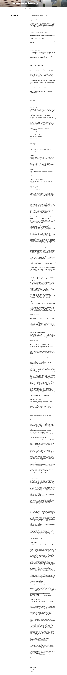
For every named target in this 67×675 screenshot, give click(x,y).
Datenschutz (32, 669)
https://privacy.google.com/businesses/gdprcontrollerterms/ (44, 576)
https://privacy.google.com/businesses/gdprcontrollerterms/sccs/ (43, 577)
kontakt (29, 8)
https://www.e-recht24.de (37, 657)
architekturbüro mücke (25, 3)
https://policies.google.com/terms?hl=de (37, 641)
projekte (16, 8)
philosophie (21, 8)
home (12, 8)
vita (25, 8)
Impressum (32, 671)
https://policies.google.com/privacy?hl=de (37, 582)
